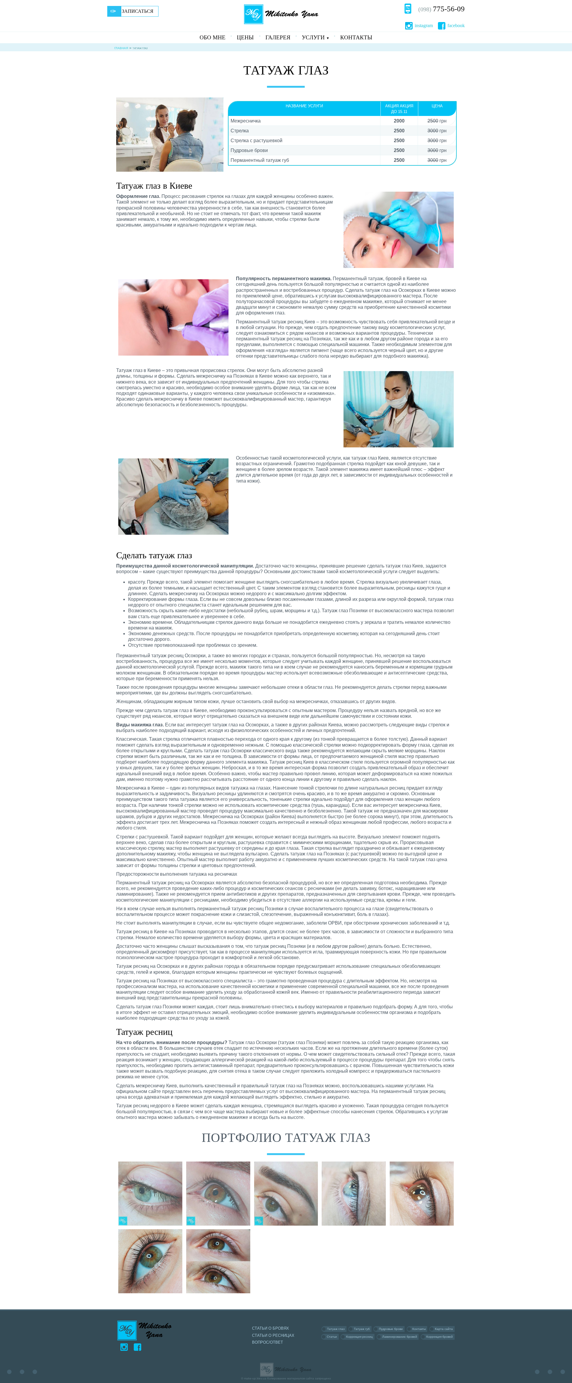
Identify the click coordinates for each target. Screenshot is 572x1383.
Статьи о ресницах (273, 1335)
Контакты (356, 37)
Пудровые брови (391, 1329)
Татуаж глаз (336, 1329)
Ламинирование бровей (399, 1336)
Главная (121, 48)
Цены (245, 37)
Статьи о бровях (270, 1328)
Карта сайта (444, 1329)
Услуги (313, 37)
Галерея (277, 37)
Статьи (332, 1336)
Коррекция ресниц (359, 1336)
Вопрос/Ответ (267, 1342)
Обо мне (213, 37)
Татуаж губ (362, 1329)
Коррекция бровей (439, 1336)
